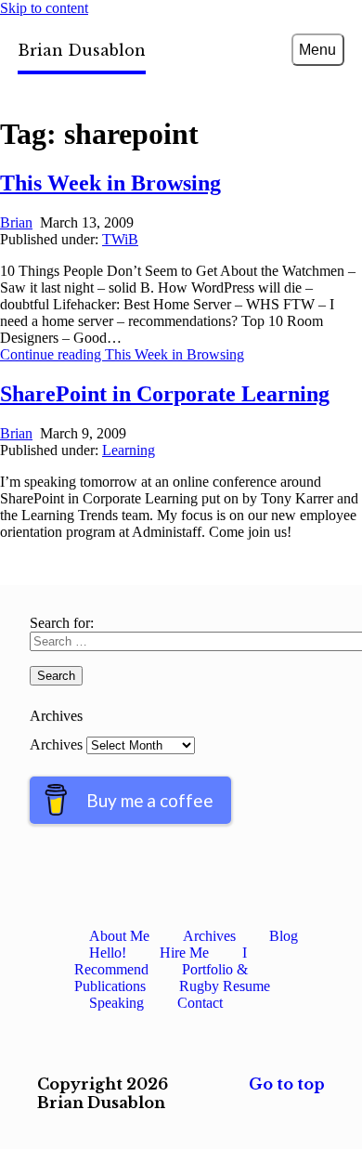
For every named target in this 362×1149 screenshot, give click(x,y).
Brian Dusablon (82, 50)
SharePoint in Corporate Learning (165, 394)
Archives (56, 744)
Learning (128, 450)
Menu (317, 50)
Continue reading (122, 354)
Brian (16, 222)
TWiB (120, 239)
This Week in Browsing (110, 183)
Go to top (287, 1084)
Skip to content (44, 8)
